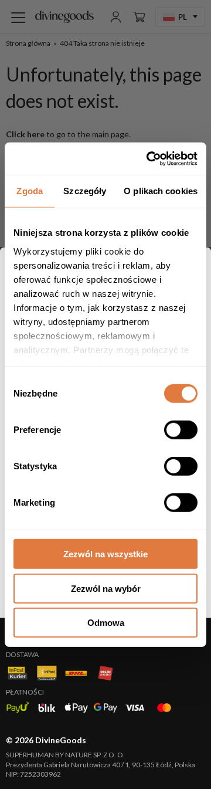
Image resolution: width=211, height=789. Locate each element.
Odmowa (105, 623)
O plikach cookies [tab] (161, 191)
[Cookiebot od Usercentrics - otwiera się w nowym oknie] (149, 158)
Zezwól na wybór (106, 588)
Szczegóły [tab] (84, 191)
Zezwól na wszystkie (105, 554)
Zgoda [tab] (29, 191)
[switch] (181, 430)
